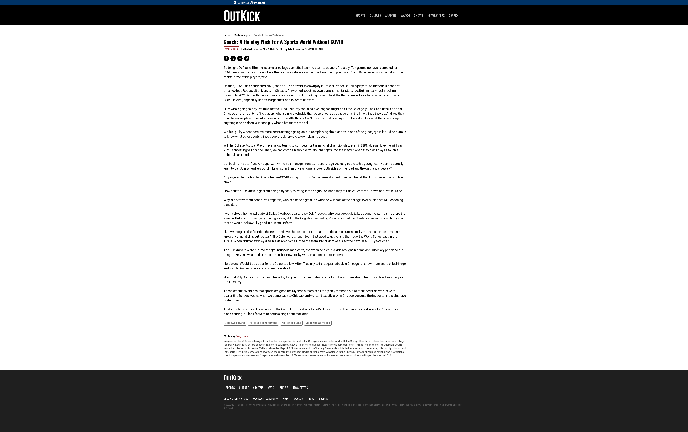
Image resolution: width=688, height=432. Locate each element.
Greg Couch (231, 49)
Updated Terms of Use (236, 398)
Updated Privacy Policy (265, 398)
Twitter (233, 58)
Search (454, 15)
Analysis (390, 15)
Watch (405, 15)
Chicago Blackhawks (264, 323)
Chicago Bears (236, 323)
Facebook (226, 58)
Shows (418, 15)
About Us (298, 398)
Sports (361, 15)
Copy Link (246, 58)
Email (240, 58)
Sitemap (323, 398)
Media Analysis (242, 35)
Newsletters (436, 15)
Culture (375, 15)
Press (311, 398)
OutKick (242, 15)
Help (285, 398)
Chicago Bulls (292, 323)
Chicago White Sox (318, 323)
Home (227, 35)
